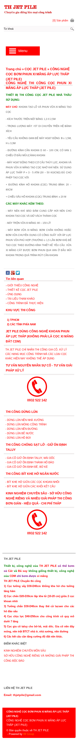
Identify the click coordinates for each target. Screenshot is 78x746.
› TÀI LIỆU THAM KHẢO (20, 298)
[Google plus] (13, 273)
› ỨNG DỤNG (14, 294)
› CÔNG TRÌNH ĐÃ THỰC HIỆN (24, 303)
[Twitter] (18, 273)
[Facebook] (8, 273)
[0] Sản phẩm (60, 20)
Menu (22, 51)
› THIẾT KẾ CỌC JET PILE (22, 289)
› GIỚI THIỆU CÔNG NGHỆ (22, 285)
